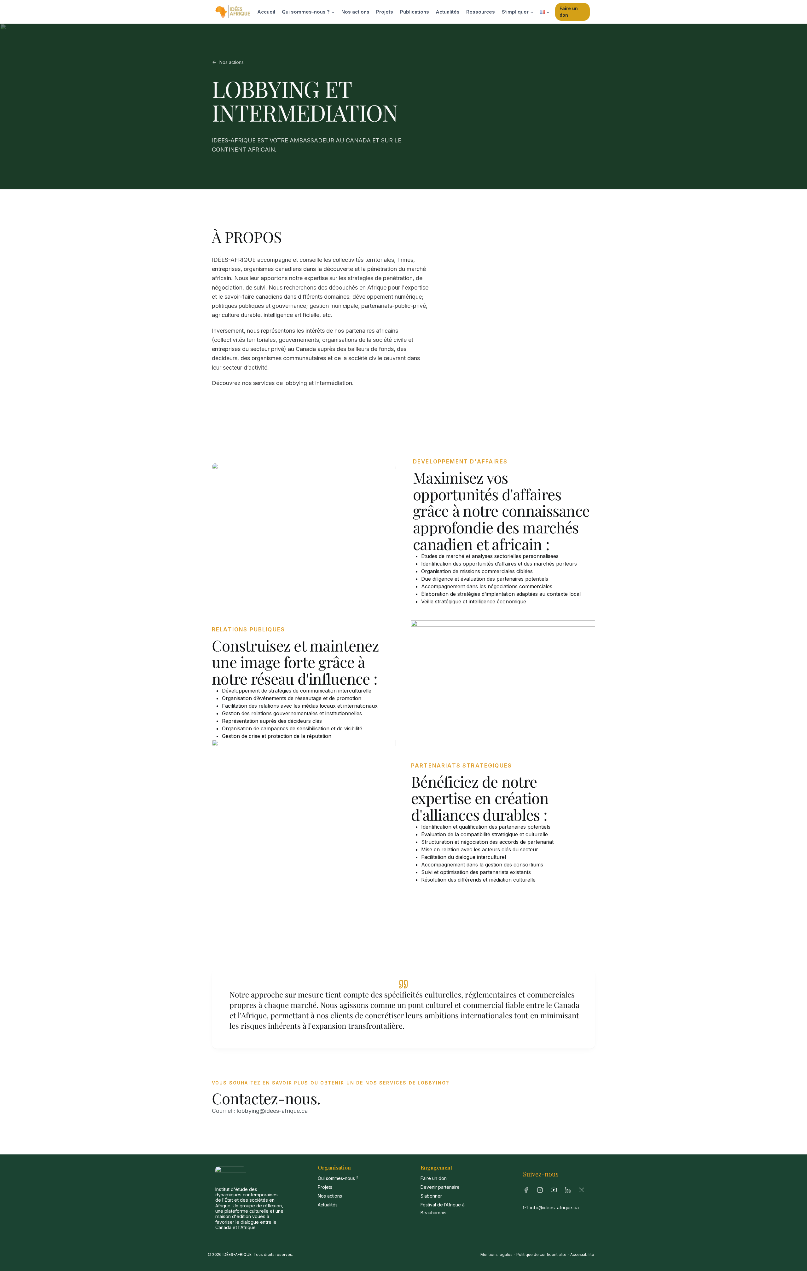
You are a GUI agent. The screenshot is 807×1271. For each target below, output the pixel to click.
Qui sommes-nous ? (338, 1178)
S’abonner (431, 1196)
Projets (384, 12)
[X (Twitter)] (582, 1191)
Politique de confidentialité (541, 1254)
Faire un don (569, 12)
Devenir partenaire (440, 1187)
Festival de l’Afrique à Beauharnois (443, 1208)
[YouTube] (555, 1191)
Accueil (266, 12)
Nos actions (355, 12)
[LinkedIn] (569, 1191)
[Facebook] (527, 1191)
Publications (414, 12)
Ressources (480, 12)
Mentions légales (496, 1254)
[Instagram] (541, 1191)
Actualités (448, 12)
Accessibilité (582, 1254)
